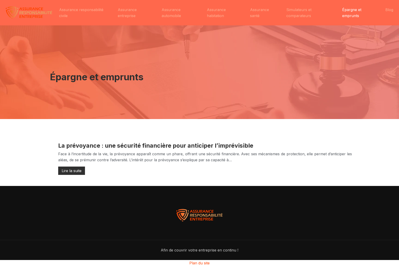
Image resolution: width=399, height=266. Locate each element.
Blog (389, 9)
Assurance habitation (216, 12)
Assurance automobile (171, 12)
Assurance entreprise (127, 12)
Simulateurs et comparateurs (298, 12)
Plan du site (199, 263)
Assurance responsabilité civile (81, 12)
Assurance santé (259, 12)
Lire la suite (72, 170)
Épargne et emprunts (351, 12)
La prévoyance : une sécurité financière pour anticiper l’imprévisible (155, 145)
